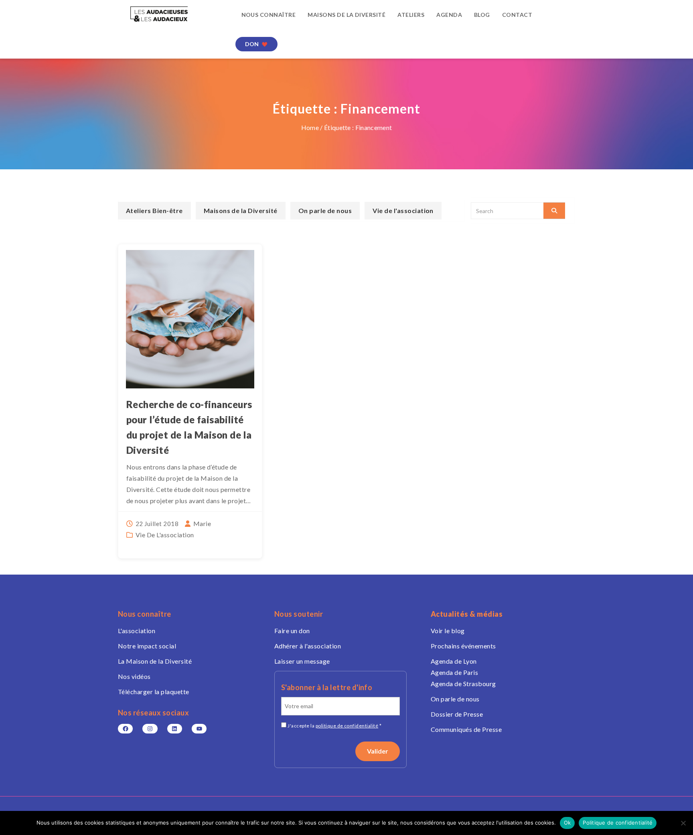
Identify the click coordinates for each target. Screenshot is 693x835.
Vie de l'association (165, 534)
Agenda (449, 14)
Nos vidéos (134, 676)
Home (310, 127)
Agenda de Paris (454, 672)
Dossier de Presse (457, 714)
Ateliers (410, 14)
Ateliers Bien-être (154, 210)
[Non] (683, 823)
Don (252, 44)
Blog (482, 14)
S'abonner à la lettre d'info (326, 687)
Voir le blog (448, 630)
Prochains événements (463, 646)
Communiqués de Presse (466, 729)
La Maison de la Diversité (155, 661)
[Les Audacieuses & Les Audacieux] (170, 14)
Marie (202, 523)
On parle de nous (325, 210)
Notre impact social (147, 646)
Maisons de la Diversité (346, 14)
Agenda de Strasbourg (463, 683)
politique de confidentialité (347, 726)
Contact (517, 14)
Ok (567, 822)
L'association (136, 630)
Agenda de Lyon (454, 661)
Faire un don (292, 630)
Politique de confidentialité (617, 822)
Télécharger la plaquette (153, 691)
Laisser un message (302, 661)
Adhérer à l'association (307, 646)
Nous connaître (268, 14)
